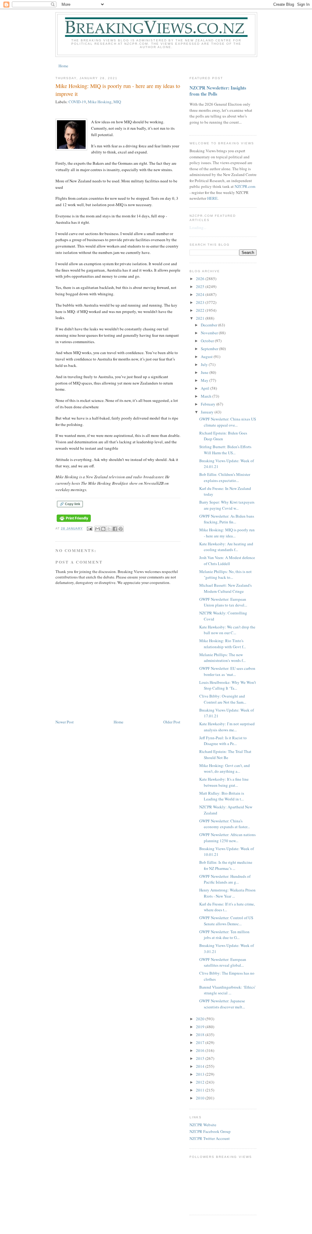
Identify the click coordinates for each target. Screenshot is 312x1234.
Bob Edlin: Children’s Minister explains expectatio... (224, 477)
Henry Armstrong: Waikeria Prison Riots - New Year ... (227, 893)
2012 (200, 1082)
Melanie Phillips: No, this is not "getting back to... (225, 574)
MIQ (117, 101)
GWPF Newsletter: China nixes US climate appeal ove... (227, 422)
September (210, 348)
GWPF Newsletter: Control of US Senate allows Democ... (226, 920)
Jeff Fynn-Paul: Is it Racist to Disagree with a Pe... (223, 741)
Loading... (198, 227)
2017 (200, 1042)
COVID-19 (77, 101)
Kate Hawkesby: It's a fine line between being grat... (224, 782)
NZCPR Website (203, 1124)
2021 (200, 318)
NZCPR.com (245, 186)
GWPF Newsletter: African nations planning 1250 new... (227, 837)
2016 (200, 1050)
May (205, 380)
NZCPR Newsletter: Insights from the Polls (218, 90)
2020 (200, 1018)
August (207, 356)
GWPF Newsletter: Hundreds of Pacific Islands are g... (224, 879)
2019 (200, 1026)
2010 (200, 1098)
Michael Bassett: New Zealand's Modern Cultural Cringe (225, 588)
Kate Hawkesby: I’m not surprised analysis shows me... (227, 727)
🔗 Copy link (70, 504)
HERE (212, 198)
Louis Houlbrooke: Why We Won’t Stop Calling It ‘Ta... (227, 685)
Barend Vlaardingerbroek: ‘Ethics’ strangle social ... (227, 990)
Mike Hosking (100, 101)
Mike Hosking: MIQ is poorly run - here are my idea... (227, 533)
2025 (200, 286)
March (206, 396)
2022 (200, 310)
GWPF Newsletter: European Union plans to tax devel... (223, 602)
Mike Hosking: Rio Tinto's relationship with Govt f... (222, 643)
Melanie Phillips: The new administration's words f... (222, 657)
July (205, 364)
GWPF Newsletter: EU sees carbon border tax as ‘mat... (227, 671)
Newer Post (64, 722)
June (205, 372)
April (205, 388)
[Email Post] (89, 528)
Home (63, 66)
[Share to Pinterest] (121, 529)
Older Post (171, 722)
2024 (200, 294)
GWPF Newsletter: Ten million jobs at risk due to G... (224, 934)
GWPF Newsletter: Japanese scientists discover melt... (222, 1004)
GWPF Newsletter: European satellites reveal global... (222, 962)
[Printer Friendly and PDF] (73, 522)
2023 (200, 302)
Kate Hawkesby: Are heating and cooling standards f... (226, 547)
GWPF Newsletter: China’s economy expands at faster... (224, 824)
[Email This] (97, 529)
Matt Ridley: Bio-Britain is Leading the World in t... (221, 796)
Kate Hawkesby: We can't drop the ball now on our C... (227, 630)
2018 (200, 1034)
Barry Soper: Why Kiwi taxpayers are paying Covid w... (226, 505)
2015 (200, 1058)
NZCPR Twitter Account (210, 1138)
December (209, 325)
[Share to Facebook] (115, 529)
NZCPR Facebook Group (210, 1131)
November (210, 333)
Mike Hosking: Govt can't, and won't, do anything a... (224, 768)
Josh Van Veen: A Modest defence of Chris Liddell (227, 560)
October (208, 340)
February (208, 404)
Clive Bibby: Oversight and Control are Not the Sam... (222, 699)
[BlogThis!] (103, 529)
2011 (200, 1090)
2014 (200, 1066)
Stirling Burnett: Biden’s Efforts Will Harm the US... (225, 449)
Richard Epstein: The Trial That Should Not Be (225, 754)
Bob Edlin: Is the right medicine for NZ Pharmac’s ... (225, 865)
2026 (200, 278)
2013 (200, 1074)
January (207, 412)
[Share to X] (109, 529)
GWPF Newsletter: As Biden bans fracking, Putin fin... (226, 519)
